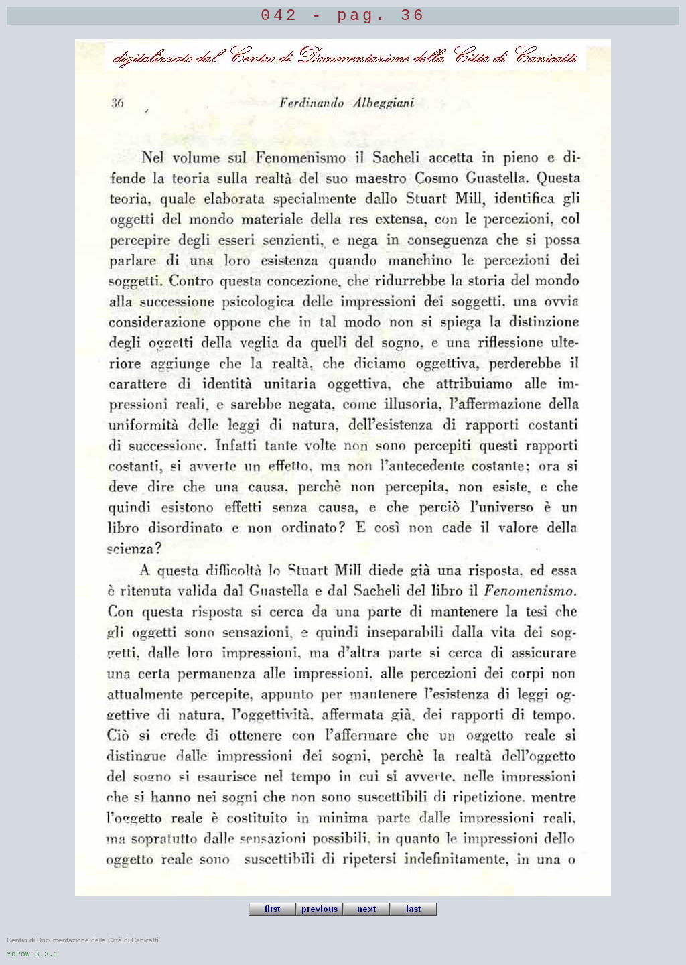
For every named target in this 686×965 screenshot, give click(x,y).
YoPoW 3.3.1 (32, 954)
